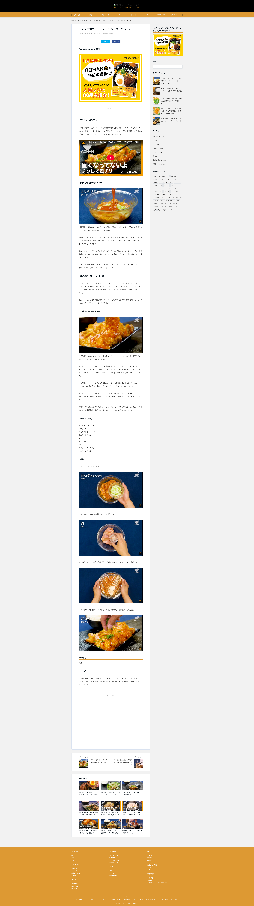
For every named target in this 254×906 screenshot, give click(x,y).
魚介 (159, 210)
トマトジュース (157, 191)
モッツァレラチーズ (158, 197)
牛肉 (72, 860)
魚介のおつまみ (113, 862)
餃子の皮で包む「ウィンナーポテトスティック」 (132, 832)
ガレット (173, 185)
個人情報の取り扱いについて (129, 899)
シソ (160, 188)
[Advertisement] (111, 725)
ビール (163, 194)
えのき (155, 176)
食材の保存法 (161, 15)
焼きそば (149, 857)
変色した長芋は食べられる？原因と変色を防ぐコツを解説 (171, 89)
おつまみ (133, 15)
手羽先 (161, 204)
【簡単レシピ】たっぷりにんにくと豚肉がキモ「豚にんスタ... (110, 832)
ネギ (172, 191)
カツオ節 (166, 185)
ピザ (110, 871)
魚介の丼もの (75, 886)
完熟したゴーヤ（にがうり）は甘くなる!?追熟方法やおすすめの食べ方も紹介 (171, 110)
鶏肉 (81, 33)
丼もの (91, 15)
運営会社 (149, 880)
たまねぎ (167, 179)
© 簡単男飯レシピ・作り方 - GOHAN (127, 903)
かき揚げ (155, 179)
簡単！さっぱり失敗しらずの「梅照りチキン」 (131, 793)
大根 (178, 200)
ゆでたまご (169, 182)
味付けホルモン (170, 200)
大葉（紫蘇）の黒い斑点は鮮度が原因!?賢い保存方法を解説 (171, 100)
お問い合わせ (151, 878)
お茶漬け (173, 176)
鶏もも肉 (111, 33)
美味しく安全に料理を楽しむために (149, 899)
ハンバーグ (156, 194)
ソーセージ (175, 188)
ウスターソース (157, 185)
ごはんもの (105, 15)
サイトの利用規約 (113, 899)
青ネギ (102, 33)
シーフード (167, 188)
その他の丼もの (75, 888)
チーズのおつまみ (114, 860)
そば (162, 179)
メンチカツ (171, 194)
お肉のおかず (78, 15)
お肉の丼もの (75, 883)
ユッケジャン (170, 197)
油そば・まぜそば (152, 865)
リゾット (155, 200)
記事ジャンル (175, 15)
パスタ (149, 860)
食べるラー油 (96, 33)
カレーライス (75, 868)
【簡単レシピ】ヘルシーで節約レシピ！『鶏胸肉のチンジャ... (88, 814)
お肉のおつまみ (113, 855)
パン (147, 15)
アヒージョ (178, 182)
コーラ (155, 188)
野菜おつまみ (113, 857)
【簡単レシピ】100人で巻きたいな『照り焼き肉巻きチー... (88, 832)
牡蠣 (162, 207)
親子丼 (170, 207)
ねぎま (155, 182)
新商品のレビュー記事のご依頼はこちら (158, 882)
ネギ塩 (177, 191)
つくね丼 (174, 179)
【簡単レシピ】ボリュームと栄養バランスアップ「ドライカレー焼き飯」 (171, 80)
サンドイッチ (113, 875)
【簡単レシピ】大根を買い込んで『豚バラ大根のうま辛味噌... (110, 814)
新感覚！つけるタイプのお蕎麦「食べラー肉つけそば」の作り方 (171, 121)
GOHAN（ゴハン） (81, 899)
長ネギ (106, 33)
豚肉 (72, 857)
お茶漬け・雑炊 (75, 873)
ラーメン (178, 197)
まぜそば (161, 182)
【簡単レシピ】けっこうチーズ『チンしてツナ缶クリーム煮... (132, 814)
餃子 (154, 210)
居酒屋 (155, 204)
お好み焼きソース (164, 176)
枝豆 (166, 204)
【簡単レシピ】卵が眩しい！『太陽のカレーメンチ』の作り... (88, 794)
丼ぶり (162, 200)
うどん (149, 862)
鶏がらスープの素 (167, 210)
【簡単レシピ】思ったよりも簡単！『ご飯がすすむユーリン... (110, 793)
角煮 (176, 207)
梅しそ (175, 204)
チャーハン (74, 871)
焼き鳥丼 (155, 207)
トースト (166, 191)
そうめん (149, 855)
